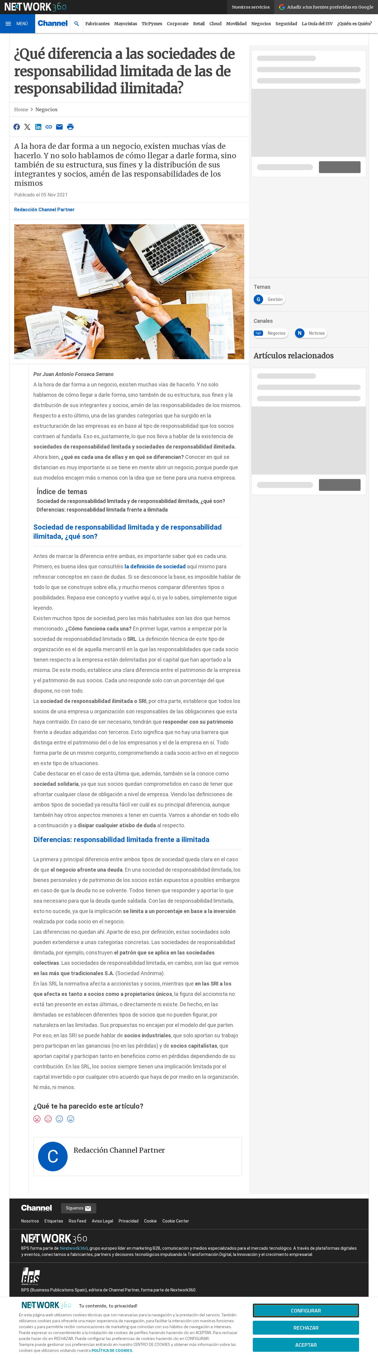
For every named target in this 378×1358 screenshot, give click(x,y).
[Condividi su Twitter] (27, 126)
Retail (199, 23)
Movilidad (236, 23)
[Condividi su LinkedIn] (38, 126)
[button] (17, 23)
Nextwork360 (74, 1248)
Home (21, 109)
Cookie (150, 1221)
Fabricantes (97, 23)
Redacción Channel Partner (44, 209)
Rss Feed (77, 1221)
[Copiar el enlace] (48, 126)
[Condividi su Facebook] (16, 126)
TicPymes (152, 23)
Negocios (261, 23)
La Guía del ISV (317, 23)
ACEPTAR (306, 1345)
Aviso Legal (102, 1221)
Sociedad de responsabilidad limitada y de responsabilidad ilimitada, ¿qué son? (131, 501)
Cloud (215, 23)
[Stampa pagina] (70, 126)
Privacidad (129, 1221)
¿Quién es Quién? (354, 23)
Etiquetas (54, 1221)
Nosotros (30, 1221)
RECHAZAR (306, 1328)
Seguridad (286, 23)
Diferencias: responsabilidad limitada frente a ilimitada (102, 510)
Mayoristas (125, 23)
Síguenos (75, 1208)
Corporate (177, 23)
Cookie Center (175, 1221)
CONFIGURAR (306, 1311)
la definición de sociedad (155, 566)
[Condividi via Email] (59, 126)
